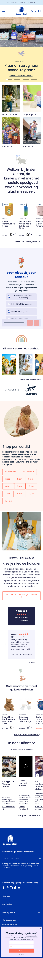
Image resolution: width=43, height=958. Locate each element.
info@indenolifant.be (9, 924)
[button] (5, 644)
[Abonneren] (40, 858)
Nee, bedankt (21, 954)
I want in (21, 951)
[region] (21, 644)
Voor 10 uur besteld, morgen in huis (22, 2)
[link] (11, 100)
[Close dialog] (40, 928)
